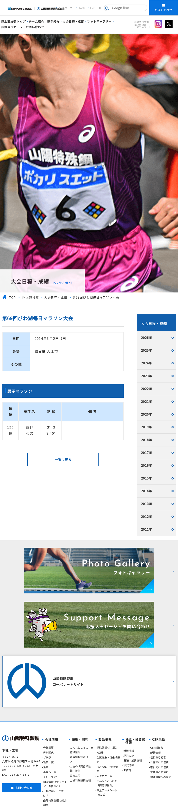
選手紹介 (53, 21)
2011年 (146, 529)
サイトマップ (65, 8)
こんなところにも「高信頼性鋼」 (107, 783)
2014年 (146, 491)
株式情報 (129, 765)
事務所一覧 (49, 772)
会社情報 (51, 739)
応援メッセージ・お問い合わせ (22, 27)
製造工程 (75, 775)
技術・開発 (80, 739)
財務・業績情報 (133, 760)
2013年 (146, 503)
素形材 (100, 752)
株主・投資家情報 (135, 741)
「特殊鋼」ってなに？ (53, 793)
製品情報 (105, 739)
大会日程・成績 (73, 21)
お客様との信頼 (159, 762)
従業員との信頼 (159, 772)
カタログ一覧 (104, 776)
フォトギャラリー (99, 21)
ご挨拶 (47, 757)
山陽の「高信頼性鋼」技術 (80, 768)
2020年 (146, 414)
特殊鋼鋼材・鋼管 (107, 747)
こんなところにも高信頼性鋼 (81, 750)
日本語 (81, 8)
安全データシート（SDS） (107, 792)
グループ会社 (51, 777)
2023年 (146, 376)
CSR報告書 (156, 747)
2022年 (146, 388)
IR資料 (127, 770)
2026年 (146, 337)
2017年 (146, 452)
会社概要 (48, 747)
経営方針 (129, 755)
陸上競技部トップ (13, 21)
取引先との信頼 (159, 767)
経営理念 (48, 752)
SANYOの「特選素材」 (107, 769)
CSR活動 (158, 739)
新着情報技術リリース (81, 759)
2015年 (146, 478)
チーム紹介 (36, 21)
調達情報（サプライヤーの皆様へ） (55, 784)
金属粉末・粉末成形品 (108, 759)
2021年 (146, 401)
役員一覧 (48, 762)
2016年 (146, 465)
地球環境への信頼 (160, 777)
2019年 (146, 427)
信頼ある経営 (158, 757)
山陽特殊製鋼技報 (80, 780)
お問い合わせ (163, 10)
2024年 (146, 363)
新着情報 (129, 750)
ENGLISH (95, 8)
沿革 (45, 767)
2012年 (146, 516)
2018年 (146, 440)
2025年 (146, 350)
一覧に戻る (63, 459)
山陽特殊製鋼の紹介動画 (55, 802)
